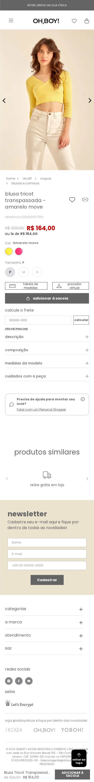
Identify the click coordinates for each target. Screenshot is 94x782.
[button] (47, 100)
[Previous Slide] (7, 478)
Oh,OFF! (27, 178)
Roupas (45, 178)
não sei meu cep (16, 329)
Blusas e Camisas (25, 183)
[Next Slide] (86, 478)
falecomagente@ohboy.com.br (61, 760)
